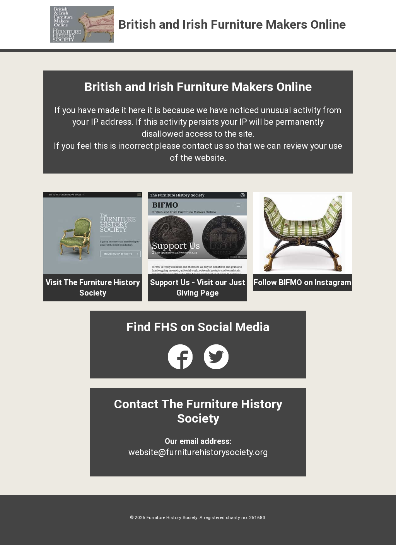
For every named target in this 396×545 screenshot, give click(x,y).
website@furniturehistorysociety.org (198, 452)
